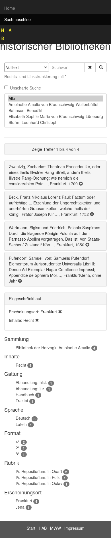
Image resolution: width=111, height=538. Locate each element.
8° (18, 453)
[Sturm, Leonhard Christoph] (55, 122)
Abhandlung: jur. (30, 388)
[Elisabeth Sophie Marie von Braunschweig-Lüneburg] (55, 116)
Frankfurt (24, 501)
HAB (43, 528)
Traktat (22, 400)
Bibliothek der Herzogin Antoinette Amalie (53, 347)
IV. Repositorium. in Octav (39, 483)
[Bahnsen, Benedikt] (55, 110)
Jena (20, 507)
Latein (21, 424)
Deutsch (23, 418)
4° (18, 441)
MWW (55, 528)
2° (18, 447)
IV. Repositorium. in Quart (39, 471)
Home (9, 8)
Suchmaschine (17, 19)
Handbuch (25, 394)
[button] (90, 67)
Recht (21, 365)
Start (31, 528)
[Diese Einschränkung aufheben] (60, 311)
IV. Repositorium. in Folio (38, 477)
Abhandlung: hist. (31, 382)
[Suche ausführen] (101, 67)
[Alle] (55, 98)
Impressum (74, 528)
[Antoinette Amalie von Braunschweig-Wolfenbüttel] (55, 104)
